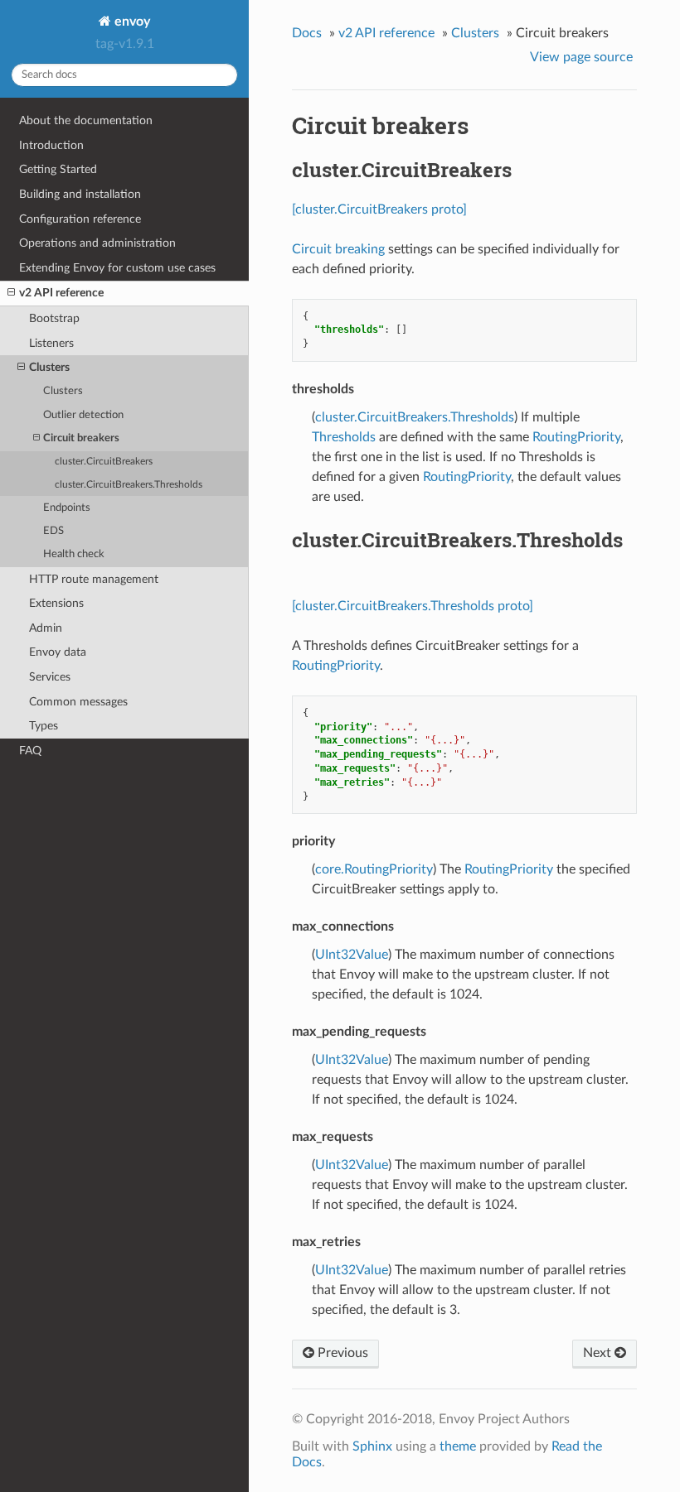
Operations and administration (97, 243)
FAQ (30, 750)
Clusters (49, 367)
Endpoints (66, 508)
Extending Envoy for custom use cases (117, 268)
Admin (45, 628)
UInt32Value (351, 954)
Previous (341, 1353)
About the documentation (86, 120)
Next (598, 1353)
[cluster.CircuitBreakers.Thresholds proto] (412, 606)
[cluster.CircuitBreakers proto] (379, 209)
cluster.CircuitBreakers (104, 461)
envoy (130, 21)
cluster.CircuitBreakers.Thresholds (128, 484)
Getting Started (58, 169)
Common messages (78, 701)
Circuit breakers (81, 438)
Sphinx (372, 1446)
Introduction (51, 145)
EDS (53, 531)
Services (49, 677)
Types (43, 726)
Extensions (56, 603)
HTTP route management (93, 579)
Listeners (51, 343)
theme (458, 1446)
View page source (581, 57)
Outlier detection (83, 415)
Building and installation (80, 194)
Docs (307, 33)
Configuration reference (80, 219)
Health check (73, 554)
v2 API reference (61, 292)
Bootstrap (54, 318)
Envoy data (57, 652)
